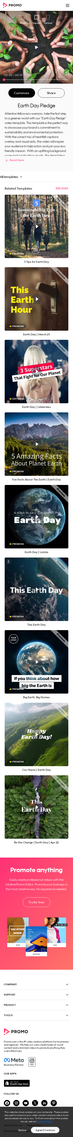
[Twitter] (35, 1103)
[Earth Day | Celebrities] (36, 371)
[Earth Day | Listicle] (36, 516)
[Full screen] (67, 73)
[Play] (36, 47)
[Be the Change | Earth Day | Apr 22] (36, 807)
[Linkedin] (44, 1103)
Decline (22, 1130)
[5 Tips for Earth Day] (36, 226)
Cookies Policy (45, 1121)
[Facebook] (14, 1062)
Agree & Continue (45, 1130)
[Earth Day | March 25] (36, 299)
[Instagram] (31, 1062)
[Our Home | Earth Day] (36, 734)
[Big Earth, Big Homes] (36, 662)
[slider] (4, 79)
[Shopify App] (36, 1083)
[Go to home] (13, 5)
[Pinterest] (54, 1103)
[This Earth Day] (36, 589)
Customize (21, 93)
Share (51, 93)
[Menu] (67, 5)
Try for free (36, 902)
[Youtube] (26, 1103)
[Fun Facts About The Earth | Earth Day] (36, 444)
